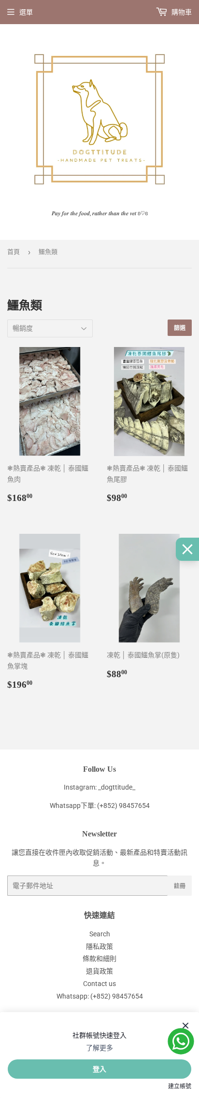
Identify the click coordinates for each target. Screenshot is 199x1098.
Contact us (99, 983)
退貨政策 (99, 971)
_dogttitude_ (116, 787)
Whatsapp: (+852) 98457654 (100, 996)
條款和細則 (99, 958)
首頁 (13, 251)
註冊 (179, 886)
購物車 (181, 12)
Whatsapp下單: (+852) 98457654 (100, 805)
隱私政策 (99, 946)
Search (99, 934)
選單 (26, 12)
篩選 (179, 328)
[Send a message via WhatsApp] (181, 1041)
